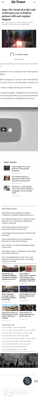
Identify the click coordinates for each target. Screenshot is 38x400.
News (3, 22)
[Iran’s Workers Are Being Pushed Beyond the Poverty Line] (27, 307)
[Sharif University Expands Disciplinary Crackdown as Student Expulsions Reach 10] (10, 268)
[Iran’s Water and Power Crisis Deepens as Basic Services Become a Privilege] (10, 307)
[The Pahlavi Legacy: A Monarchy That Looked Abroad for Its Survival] (7, 178)
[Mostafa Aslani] (12, 54)
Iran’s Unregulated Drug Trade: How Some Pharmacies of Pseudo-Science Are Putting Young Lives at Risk (17, 259)
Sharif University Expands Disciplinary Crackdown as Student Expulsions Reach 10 (9, 276)
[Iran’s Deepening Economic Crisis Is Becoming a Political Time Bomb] (10, 289)
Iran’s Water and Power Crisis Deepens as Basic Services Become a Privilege (10, 315)
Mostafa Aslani (23, 54)
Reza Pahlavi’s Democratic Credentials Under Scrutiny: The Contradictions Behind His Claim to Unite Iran (27, 277)
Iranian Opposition (11, 22)
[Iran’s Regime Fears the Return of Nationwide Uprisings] (7, 168)
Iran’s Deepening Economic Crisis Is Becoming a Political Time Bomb (9, 296)
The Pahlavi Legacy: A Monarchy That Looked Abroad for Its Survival (21, 179)
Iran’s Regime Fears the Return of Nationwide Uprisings (21, 169)
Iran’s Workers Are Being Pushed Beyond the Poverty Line (26, 314)
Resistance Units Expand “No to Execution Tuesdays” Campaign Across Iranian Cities (23, 190)
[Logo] (18, 2)
